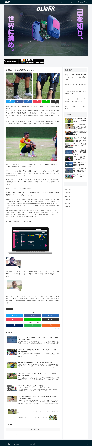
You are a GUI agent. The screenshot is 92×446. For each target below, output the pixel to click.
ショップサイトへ (25, 444)
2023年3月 (67, 206)
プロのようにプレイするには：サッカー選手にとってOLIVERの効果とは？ (75, 100)
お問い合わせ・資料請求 (14, 444)
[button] (55, 101)
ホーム (6, 444)
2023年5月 (67, 199)
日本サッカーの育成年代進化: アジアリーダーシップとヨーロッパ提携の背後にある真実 (75, 77)
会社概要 (32, 444)
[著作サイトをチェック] (14, 325)
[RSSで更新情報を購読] (51, 325)
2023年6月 (67, 196)
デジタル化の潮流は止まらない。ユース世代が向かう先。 (75, 93)
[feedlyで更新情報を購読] (32, 325)
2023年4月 (67, 203)
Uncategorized (10, 308)
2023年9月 (67, 192)
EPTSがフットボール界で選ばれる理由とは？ (75, 85)
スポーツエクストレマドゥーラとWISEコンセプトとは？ (75, 107)
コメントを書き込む (33, 429)
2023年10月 (68, 189)
